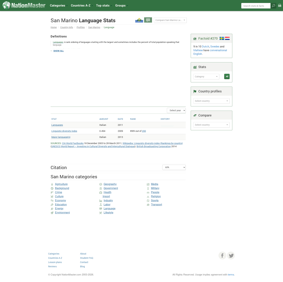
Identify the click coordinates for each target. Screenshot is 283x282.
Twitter (231, 255)
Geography (110, 184)
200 (144, 130)
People (155, 192)
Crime (58, 192)
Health (107, 192)
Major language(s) (60, 137)
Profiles (81, 27)
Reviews (52, 266)
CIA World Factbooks (73, 143)
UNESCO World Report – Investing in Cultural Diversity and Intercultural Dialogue (93, 146)
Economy (60, 200)
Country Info (66, 27)
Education (61, 204)
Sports (155, 200)
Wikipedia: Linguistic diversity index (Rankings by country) (153, 143)
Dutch (205, 46)
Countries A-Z (55, 257)
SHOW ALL (58, 50)
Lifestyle (108, 212)
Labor (107, 204)
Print (279, 7)
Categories (58, 5)
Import (106, 196)
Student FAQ (86, 257)
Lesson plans (55, 262)
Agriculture (61, 184)
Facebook (222, 255)
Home (54, 27)
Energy (59, 208)
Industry (108, 200)
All (227, 76)
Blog (82, 266)
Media (154, 184)
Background (62, 188)
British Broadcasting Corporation (154, 146)
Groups (120, 5)
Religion (156, 196)
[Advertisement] (118, 78)
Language (109, 208)
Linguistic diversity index (64, 130)
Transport (156, 204)
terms (231, 274)
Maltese (198, 50)
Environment (62, 212)
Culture (59, 196)
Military (155, 188)
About (83, 253)
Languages (57, 124)
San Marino (94, 27)
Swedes (214, 46)
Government (111, 188)
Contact (84, 262)
